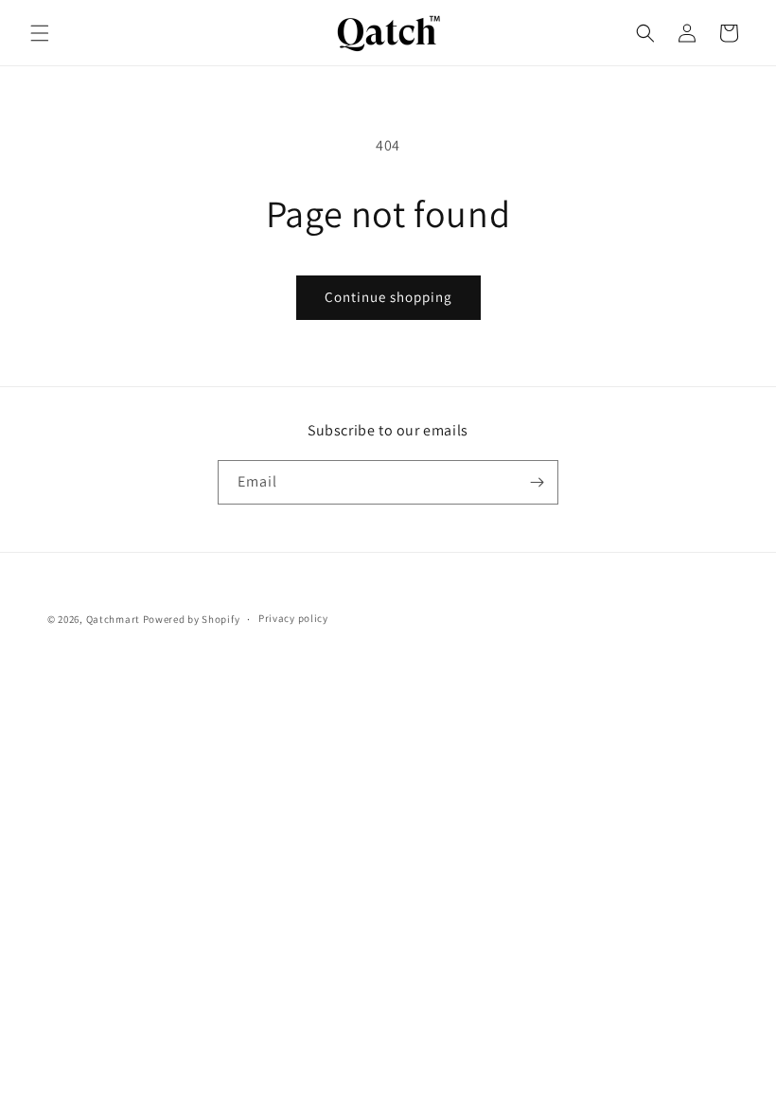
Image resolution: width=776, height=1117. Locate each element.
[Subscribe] (536, 482)
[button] (40, 33)
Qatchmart (113, 619)
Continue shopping (388, 297)
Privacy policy (293, 618)
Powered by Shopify (191, 619)
